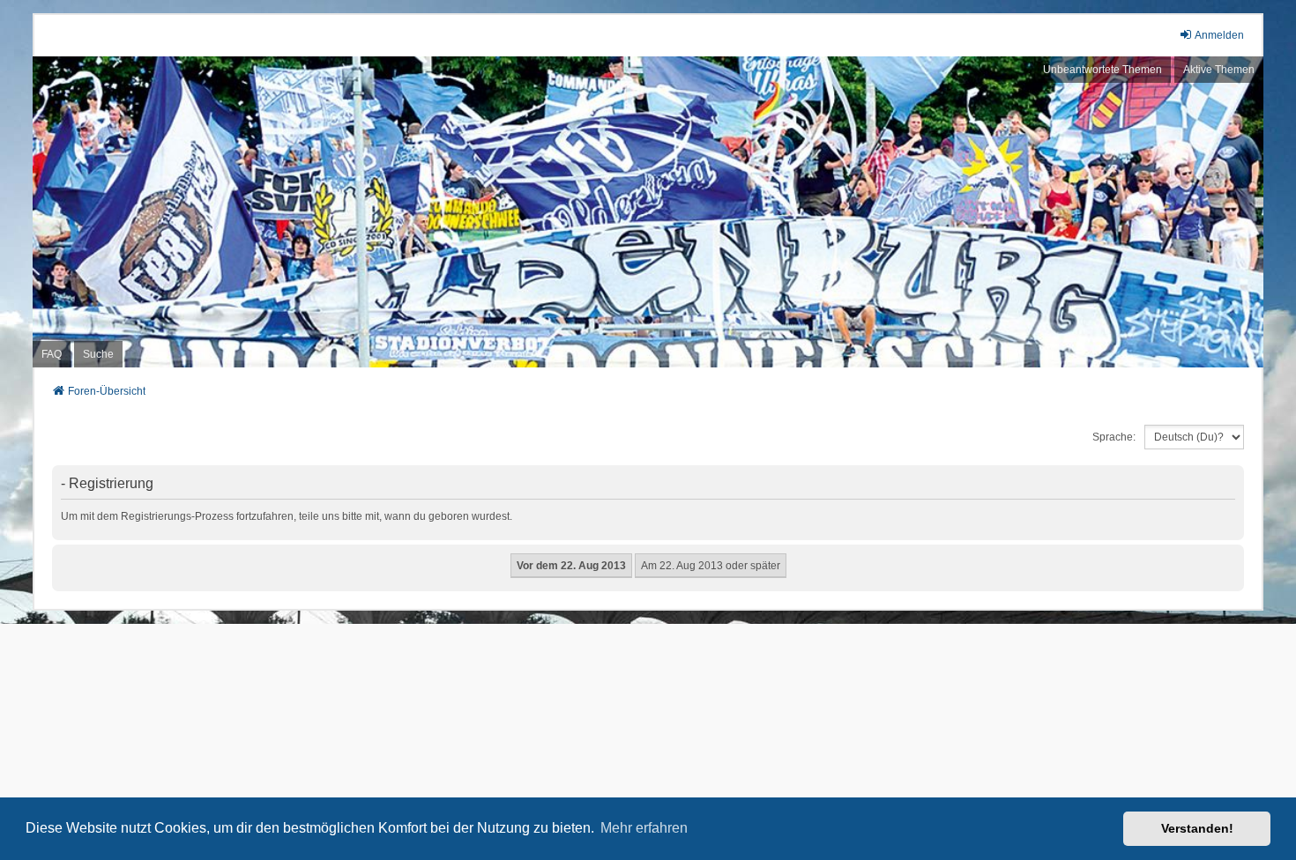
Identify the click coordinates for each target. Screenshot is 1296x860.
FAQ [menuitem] (51, 354)
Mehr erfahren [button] (644, 827)
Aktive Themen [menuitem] (1219, 69)
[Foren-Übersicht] (648, 212)
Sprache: (1114, 437)
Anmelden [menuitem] (1219, 35)
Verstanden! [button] (1197, 828)
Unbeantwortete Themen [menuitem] (1102, 69)
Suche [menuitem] (98, 354)
